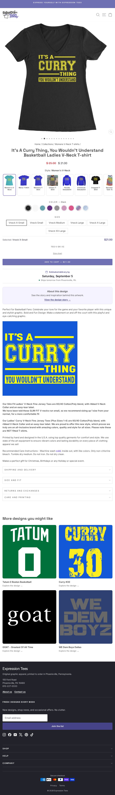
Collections (47, 144)
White (35, 208)
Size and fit (12, 480)
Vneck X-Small (16, 222)
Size (57, 217)
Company (9, 763)
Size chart (57, 253)
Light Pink (64, 208)
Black (28, 208)
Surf (43, 208)
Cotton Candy (78, 208)
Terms (62, 785)
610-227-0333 (10, 686)
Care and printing (17, 497)
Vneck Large (77, 222)
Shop (6, 748)
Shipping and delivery (20, 470)
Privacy (53, 785)
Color (57, 202)
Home (37, 144)
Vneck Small (36, 222)
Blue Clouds (86, 208)
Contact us (20, 691)
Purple (50, 208)
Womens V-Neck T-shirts (67, 144)
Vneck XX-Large (57, 231)
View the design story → (57, 299)
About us (7, 691)
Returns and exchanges (21, 491)
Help (6, 756)
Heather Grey (57, 208)
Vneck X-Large (97, 222)
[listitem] (23, 185)
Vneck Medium (57, 222)
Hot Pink (71, 208)
